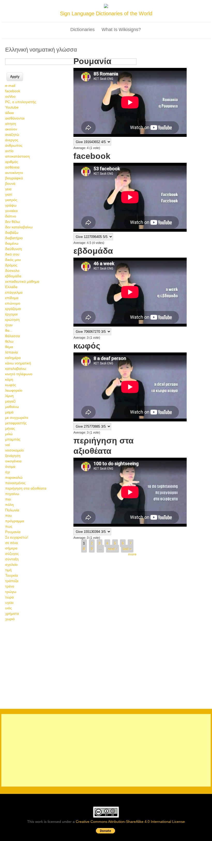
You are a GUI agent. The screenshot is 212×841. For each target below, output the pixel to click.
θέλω (9, 341)
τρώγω (10, 592)
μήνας (10, 428)
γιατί (8, 194)
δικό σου (12, 254)
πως (8, 526)
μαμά (9, 412)
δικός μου (13, 260)
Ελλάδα (11, 287)
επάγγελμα (13, 292)
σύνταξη (12, 559)
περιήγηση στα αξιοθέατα (25, 488)
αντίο (9, 151)
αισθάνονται (15, 118)
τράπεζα (11, 581)
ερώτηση (12, 319)
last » (127, 549)
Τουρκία (11, 575)
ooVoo (10, 96)
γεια (8, 189)
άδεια (9, 113)
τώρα (9, 597)
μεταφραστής (16, 423)
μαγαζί (10, 401)
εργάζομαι (13, 309)
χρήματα (12, 613)
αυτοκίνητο (14, 173)
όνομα (10, 466)
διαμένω (11, 243)
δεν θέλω (12, 222)
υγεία (9, 602)
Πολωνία (12, 510)
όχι (7, 472)
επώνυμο (12, 303)
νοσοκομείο (14, 450)
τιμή (8, 570)
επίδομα (11, 298)
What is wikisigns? (121, 29)
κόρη (9, 379)
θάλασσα (12, 336)
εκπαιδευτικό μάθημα (22, 281)
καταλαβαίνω (15, 368)
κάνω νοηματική (18, 363)
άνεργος (11, 140)
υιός (8, 608)
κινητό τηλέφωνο (18, 374)
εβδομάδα (13, 276)
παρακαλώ (13, 477)
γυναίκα (11, 211)
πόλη (9, 505)
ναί (7, 445)
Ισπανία (11, 352)
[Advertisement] (106, 664)
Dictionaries (82, 29)
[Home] (106, 7)
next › (112, 549)
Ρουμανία (12, 532)
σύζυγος (12, 554)
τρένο (9, 586)
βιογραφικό (14, 178)
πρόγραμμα (14, 521)
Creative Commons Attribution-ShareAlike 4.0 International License (130, 821)
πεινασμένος (15, 483)
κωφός (10, 385)
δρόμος (11, 265)
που (8, 515)
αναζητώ (12, 134)
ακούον (11, 129)
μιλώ (9, 434)
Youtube (12, 107)
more (132, 554)
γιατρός (11, 200)
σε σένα (11, 543)
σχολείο (11, 564)
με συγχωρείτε (16, 417)
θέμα (9, 347)
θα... (8, 330)
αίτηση (10, 124)
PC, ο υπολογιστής (20, 102)
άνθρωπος (13, 145)
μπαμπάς (12, 439)
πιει (8, 499)
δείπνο (10, 216)
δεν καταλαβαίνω (19, 227)
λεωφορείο (13, 390)
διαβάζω (11, 232)
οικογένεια (13, 461)
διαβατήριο (14, 238)
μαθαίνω (12, 407)
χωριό (10, 619)
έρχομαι (11, 314)
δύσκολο (12, 270)
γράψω (11, 205)
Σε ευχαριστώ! (16, 537)
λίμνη (9, 396)
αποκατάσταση (17, 156)
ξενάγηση (12, 456)
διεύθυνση (13, 249)
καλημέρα (13, 358)
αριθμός (11, 162)
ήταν (9, 325)
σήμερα (11, 548)
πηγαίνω (12, 494)
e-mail (10, 85)
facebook (12, 91)
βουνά (10, 183)
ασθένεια (12, 167)
